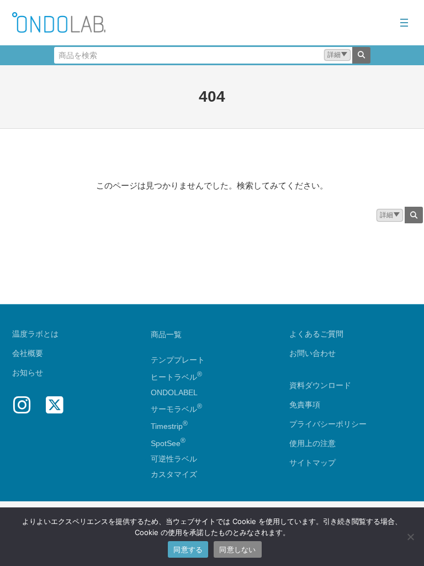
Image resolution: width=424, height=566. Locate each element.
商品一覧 (166, 334)
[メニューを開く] (404, 22)
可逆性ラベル (174, 458)
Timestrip (167, 426)
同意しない (237, 549)
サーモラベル (176, 409)
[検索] (361, 55)
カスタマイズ (174, 474)
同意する (188, 549)
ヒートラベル (176, 377)
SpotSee (166, 443)
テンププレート (178, 359)
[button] (337, 55)
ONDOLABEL (174, 392)
